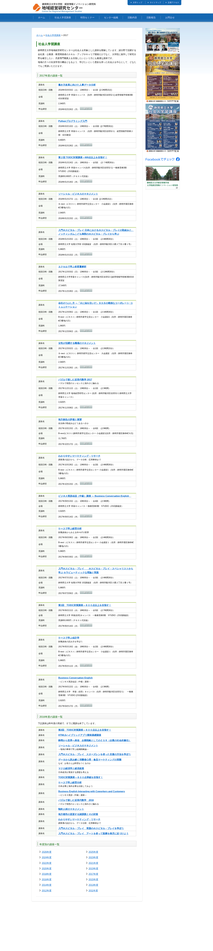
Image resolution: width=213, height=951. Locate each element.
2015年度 (93, 879)
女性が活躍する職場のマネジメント (77, 343)
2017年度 (93, 874)
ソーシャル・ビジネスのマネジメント (78, 193)
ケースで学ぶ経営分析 (70, 528)
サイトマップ (155, 2)
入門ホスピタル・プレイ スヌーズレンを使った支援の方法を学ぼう (94, 754)
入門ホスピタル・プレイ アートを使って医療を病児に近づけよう (93, 833)
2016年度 (46, 879)
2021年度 (93, 863)
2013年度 (93, 885)
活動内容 (132, 17)
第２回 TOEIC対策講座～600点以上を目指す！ (82, 157)
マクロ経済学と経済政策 (71, 768)
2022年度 (46, 863)
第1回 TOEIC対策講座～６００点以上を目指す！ (84, 605)
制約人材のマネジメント (71, 809)
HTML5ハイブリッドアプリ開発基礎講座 (79, 735)
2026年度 (46, 852)
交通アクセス (173, 2)
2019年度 (93, 868)
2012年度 (46, 890)
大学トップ (137, 2)
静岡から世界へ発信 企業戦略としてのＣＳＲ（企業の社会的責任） (94, 740)
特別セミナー (87, 17)
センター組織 (111, 17)
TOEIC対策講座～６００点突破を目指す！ (80, 777)
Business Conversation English (75, 677)
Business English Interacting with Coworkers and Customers (91, 791)
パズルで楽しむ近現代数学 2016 (76, 800)
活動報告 (151, 17)
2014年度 (46, 885)
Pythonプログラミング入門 (72, 121)
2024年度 (46, 857)
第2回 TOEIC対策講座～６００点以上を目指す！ (84, 730)
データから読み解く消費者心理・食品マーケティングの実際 (89, 759)
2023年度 (93, 857)
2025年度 (93, 852)
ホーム (41, 17)
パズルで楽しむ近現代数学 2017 (75, 379)
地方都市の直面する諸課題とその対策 (78, 814)
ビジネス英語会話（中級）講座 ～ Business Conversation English (94, 496)
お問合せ (170, 17)
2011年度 (93, 890)
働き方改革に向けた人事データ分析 (77, 84)
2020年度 (46, 868)
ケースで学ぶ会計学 (68, 637)
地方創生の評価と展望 (70, 419)
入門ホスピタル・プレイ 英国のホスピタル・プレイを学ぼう (91, 828)
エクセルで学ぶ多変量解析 (72, 266)
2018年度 (46, 874)
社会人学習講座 (63, 17)
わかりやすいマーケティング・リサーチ (79, 456)
